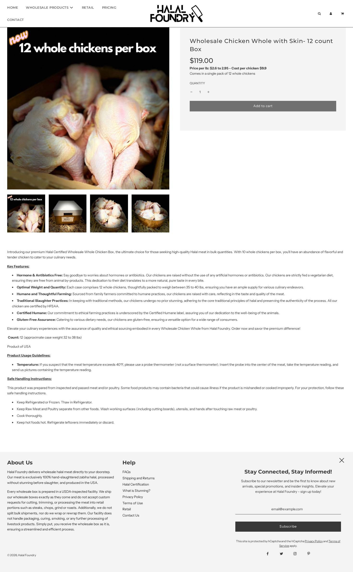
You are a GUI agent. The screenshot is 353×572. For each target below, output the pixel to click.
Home (12, 7)
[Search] (319, 13)
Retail (88, 7)
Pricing (109, 7)
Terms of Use (132, 503)
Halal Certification (135, 484)
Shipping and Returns (138, 478)
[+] (208, 92)
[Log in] (331, 13)
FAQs (126, 472)
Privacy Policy (132, 497)
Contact (15, 20)
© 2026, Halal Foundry (21, 555)
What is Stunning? (136, 490)
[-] (191, 92)
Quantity (197, 83)
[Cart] (343, 13)
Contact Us (130, 515)
